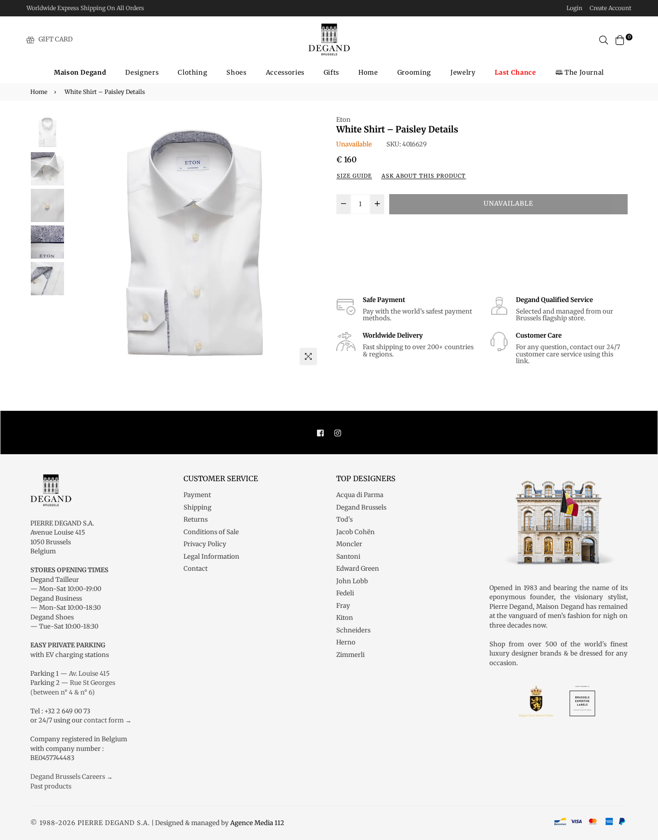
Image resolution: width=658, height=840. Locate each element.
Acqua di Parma (359, 495)
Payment (197, 495)
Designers (141, 72)
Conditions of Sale (211, 532)
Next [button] (310, 242)
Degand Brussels (361, 507)
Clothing (192, 72)
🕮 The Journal (579, 72)
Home (368, 72)
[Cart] (620, 39)
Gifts (331, 72)
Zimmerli (350, 655)
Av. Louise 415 (89, 673)
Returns (196, 519)
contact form (104, 720)
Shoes (236, 72)
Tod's (344, 519)
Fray (343, 606)
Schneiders (353, 630)
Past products (50, 786)
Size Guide (354, 175)
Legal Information (211, 556)
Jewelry (463, 72)
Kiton (344, 618)
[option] (194, 242)
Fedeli (345, 593)
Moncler (349, 544)
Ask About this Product (424, 175)
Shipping (197, 507)
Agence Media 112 (257, 823)
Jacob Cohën (355, 532)
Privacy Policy (205, 544)
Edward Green (357, 568)
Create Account (611, 8)
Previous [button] (79, 242)
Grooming (414, 72)
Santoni (348, 556)
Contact (196, 568)
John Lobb (352, 581)
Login (574, 8)
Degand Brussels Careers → (71, 777)
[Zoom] (308, 356)
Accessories (285, 72)
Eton (343, 120)
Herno (345, 642)
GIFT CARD (56, 39)
